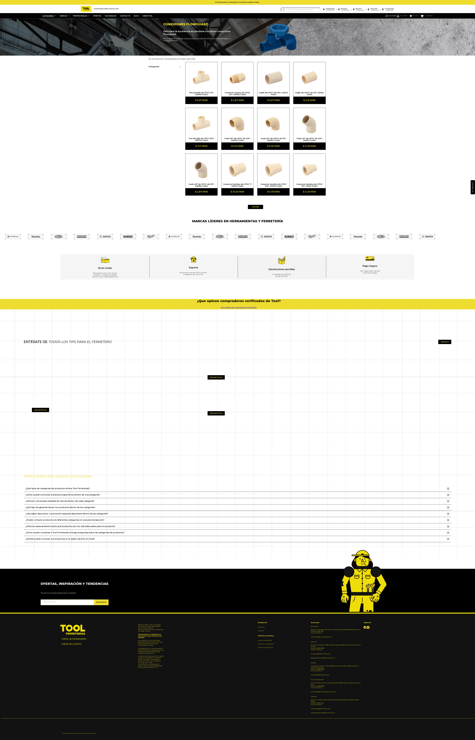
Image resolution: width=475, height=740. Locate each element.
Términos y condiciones (266, 644)
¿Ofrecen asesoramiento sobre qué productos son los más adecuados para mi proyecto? (70, 526)
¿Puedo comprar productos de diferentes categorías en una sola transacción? (65, 520)
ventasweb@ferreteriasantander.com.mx (323, 692)
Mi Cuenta (403, 15)
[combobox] (300, 10)
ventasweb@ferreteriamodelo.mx (321, 637)
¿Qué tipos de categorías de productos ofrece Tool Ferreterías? (58, 488)
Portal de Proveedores (74, 639)
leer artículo (40, 410)
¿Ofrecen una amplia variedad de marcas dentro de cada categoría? (60, 501)
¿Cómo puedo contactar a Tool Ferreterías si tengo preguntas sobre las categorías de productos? (75, 532)
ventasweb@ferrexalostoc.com (320, 675)
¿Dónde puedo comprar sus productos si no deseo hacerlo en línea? (60, 539)
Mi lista (415, 15)
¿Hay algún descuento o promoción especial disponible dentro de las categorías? (67, 513)
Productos (261, 627)
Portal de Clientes (72, 644)
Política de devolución (265, 647)
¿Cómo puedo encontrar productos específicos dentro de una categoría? (63, 495)
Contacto (261, 631)
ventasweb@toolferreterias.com (320, 654)
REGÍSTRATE (101, 602)
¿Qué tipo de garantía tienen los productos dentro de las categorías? (60, 507)
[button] (49, 16)
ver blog (445, 342)
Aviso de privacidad (265, 640)
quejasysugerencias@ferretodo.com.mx (323, 658)
